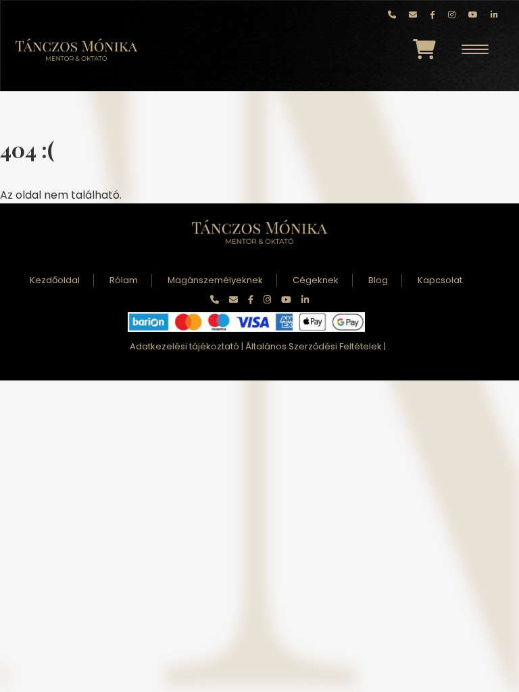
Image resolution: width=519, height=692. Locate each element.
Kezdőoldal (55, 280)
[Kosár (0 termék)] (424, 49)
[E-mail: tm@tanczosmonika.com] (412, 15)
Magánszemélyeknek (215, 280)
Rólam (123, 280)
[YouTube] (473, 15)
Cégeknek (316, 280)
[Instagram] (452, 15)
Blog (378, 280)
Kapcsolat (440, 280)
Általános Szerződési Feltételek (313, 346)
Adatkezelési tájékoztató (184, 346)
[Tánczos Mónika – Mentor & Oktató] (76, 49)
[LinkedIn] (494, 15)
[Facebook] (432, 15)
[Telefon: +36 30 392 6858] (391, 15)
